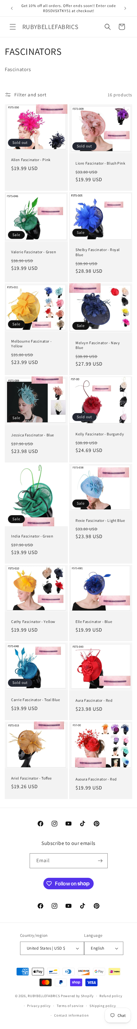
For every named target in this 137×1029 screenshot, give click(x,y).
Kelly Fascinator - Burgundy (100, 434)
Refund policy (110, 996)
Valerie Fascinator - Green (33, 251)
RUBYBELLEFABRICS (44, 996)
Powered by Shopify (77, 996)
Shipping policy (103, 1005)
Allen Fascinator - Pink (31, 160)
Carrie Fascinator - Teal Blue (35, 699)
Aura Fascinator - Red (94, 700)
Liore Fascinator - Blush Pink (100, 163)
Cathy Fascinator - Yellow (33, 621)
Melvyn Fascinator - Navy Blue (98, 345)
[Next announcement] (125, 8)
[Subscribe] (100, 860)
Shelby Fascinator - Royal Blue (98, 252)
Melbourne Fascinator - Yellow (31, 344)
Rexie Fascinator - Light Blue (100, 520)
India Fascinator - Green (32, 536)
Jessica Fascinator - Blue (32, 435)
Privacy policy (39, 1005)
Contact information (71, 1015)
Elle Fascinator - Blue (94, 621)
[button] (13, 27)
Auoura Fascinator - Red (96, 779)
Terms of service (70, 1005)
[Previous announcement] (12, 8)
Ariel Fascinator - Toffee (31, 777)
